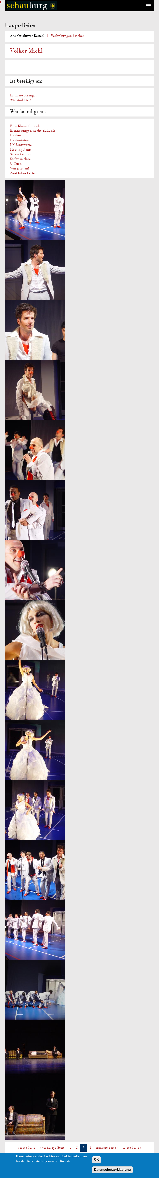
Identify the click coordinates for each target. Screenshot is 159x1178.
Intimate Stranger (23, 95)
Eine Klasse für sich (25, 126)
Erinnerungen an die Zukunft (32, 130)
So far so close (20, 159)
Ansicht (27, 36)
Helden (15, 135)
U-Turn (16, 164)
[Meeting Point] (79, 1050)
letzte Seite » (132, 1148)
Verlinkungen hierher (67, 36)
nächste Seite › (107, 1148)
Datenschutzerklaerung (112, 1169)
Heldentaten (19, 140)
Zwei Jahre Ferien (23, 173)
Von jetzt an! (19, 168)
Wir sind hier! (20, 100)
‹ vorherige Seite (52, 1148)
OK (96, 1159)
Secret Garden (20, 154)
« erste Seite (26, 1148)
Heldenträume (21, 145)
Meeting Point (20, 150)
